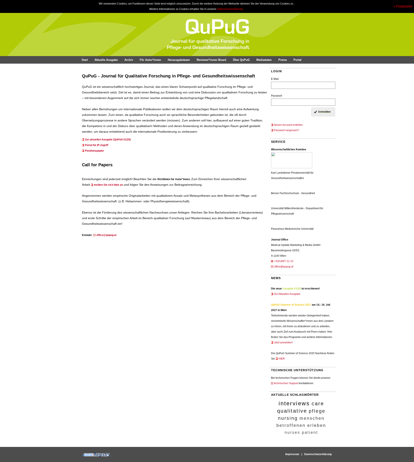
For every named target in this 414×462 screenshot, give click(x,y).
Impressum (292, 454)
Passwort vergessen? (286, 130)
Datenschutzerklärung (318, 454)
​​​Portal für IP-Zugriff (96, 145)
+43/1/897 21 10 (283, 261)
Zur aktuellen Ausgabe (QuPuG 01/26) (108, 139)
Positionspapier (94, 150)
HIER (282, 358)
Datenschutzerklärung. (230, 9)
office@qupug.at (283, 266)
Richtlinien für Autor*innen (173, 179)
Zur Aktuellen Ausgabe (287, 293)
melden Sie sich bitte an (108, 184)
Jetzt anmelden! (283, 342)
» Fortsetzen (403, 6)
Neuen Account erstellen (288, 124)
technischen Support (286, 383)
